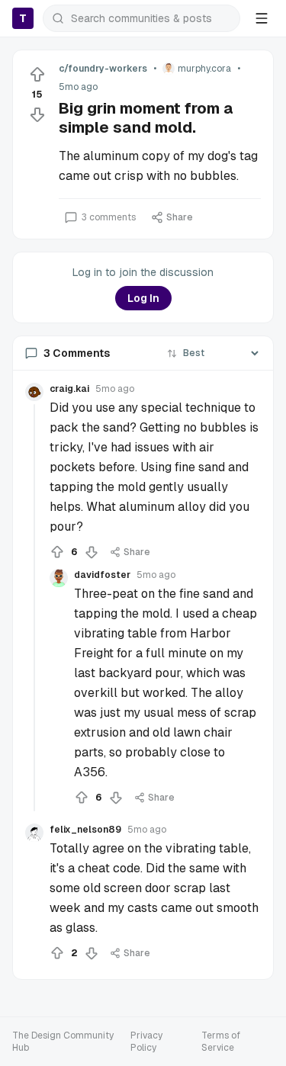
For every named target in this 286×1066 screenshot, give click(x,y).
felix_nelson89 (85, 830)
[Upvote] (37, 75)
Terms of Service (220, 1041)
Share (179, 217)
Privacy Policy (146, 1041)
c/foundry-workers (103, 69)
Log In (143, 298)
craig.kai (69, 389)
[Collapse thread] (34, 607)
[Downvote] (37, 114)
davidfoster (102, 575)
